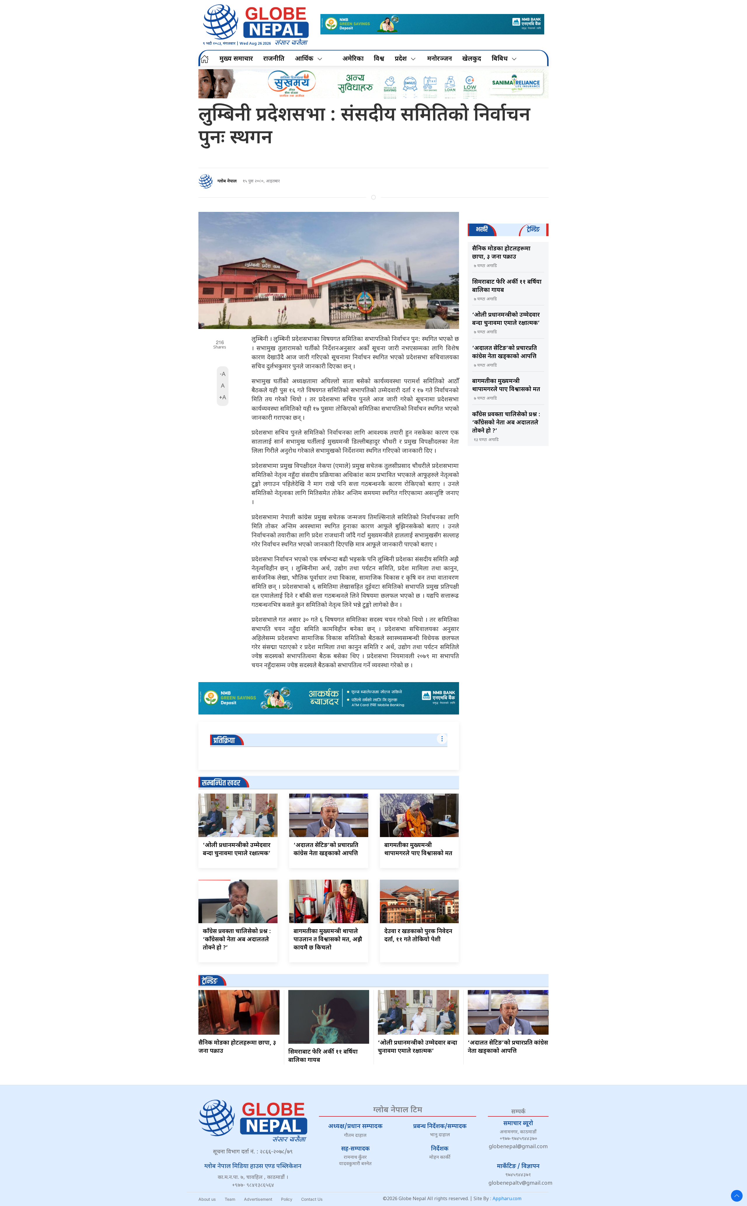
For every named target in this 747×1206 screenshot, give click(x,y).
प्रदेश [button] (401, 59)
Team (230, 1199)
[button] (737, 1196)
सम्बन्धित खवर (221, 783)
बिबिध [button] (500, 59)
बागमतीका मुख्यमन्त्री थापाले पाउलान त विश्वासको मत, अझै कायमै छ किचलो (328, 940)
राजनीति (274, 59)
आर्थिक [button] (304, 59)
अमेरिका (353, 59)
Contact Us (312, 1199)
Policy (286, 1199)
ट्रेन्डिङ (209, 981)
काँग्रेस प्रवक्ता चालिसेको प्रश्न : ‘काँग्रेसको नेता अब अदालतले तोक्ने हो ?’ (237, 940)
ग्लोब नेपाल (227, 181)
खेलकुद (471, 59)
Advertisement (258, 1199)
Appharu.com (507, 1199)
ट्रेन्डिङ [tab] (533, 229)
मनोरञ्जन (439, 59)
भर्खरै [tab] (482, 229)
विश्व (379, 59)
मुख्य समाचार (236, 59)
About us (207, 1199)
